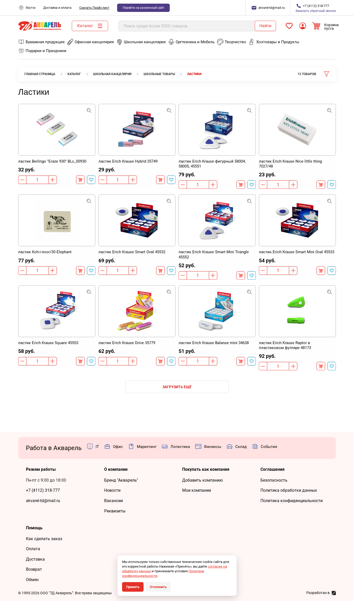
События (269, 446)
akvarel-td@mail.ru (43, 500)
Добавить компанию (202, 480)
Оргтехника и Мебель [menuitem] (195, 42)
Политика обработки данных (288, 490)
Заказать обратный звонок (315, 8)
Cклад (241, 446)
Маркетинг (147, 446)
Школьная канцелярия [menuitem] (145, 42)
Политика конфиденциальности (291, 500)
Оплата (33, 548)
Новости (112, 490)
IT (97, 446)
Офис (118, 446)
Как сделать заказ (44, 538)
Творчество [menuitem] (235, 42)
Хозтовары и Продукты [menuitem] (277, 42)
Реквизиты (114, 511)
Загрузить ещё (177, 387)
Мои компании (196, 490)
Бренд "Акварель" (121, 480)
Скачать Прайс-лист (94, 8)
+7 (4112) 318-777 (43, 490)
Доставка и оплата (57, 8)
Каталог (85, 25)
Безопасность (273, 480)
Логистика (180, 446)
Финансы (212, 446)
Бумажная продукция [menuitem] (45, 42)
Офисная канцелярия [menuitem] (94, 42)
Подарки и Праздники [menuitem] (46, 50)
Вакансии (113, 500)
